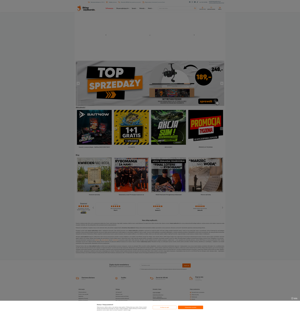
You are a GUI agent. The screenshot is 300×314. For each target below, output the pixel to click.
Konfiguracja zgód (164, 307)
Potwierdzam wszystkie (190, 307)
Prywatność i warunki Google (123, 310)
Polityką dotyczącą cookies (132, 307)
